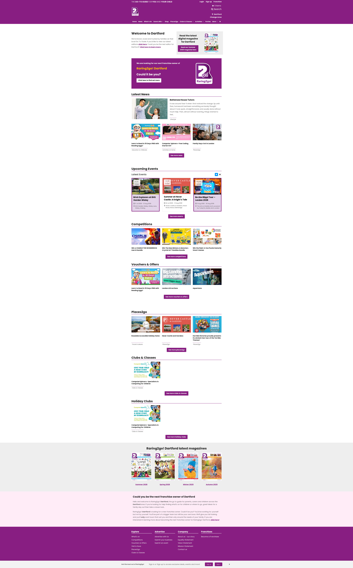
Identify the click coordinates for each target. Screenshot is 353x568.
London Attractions (170, 288)
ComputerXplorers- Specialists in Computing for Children (145, 383)
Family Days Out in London (203, 144)
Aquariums (197, 288)
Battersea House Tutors (182, 99)
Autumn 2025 (211, 484)
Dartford (218, 14)
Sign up (209, 564)
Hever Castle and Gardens (172, 336)
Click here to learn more (150, 47)
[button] (220, 21)
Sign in (218, 564)
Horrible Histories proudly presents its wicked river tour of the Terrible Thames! (207, 338)
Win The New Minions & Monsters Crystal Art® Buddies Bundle (175, 249)
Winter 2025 (188, 484)
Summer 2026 (141, 484)
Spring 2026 (165, 484)
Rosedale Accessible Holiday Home (145, 336)
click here (142, 44)
